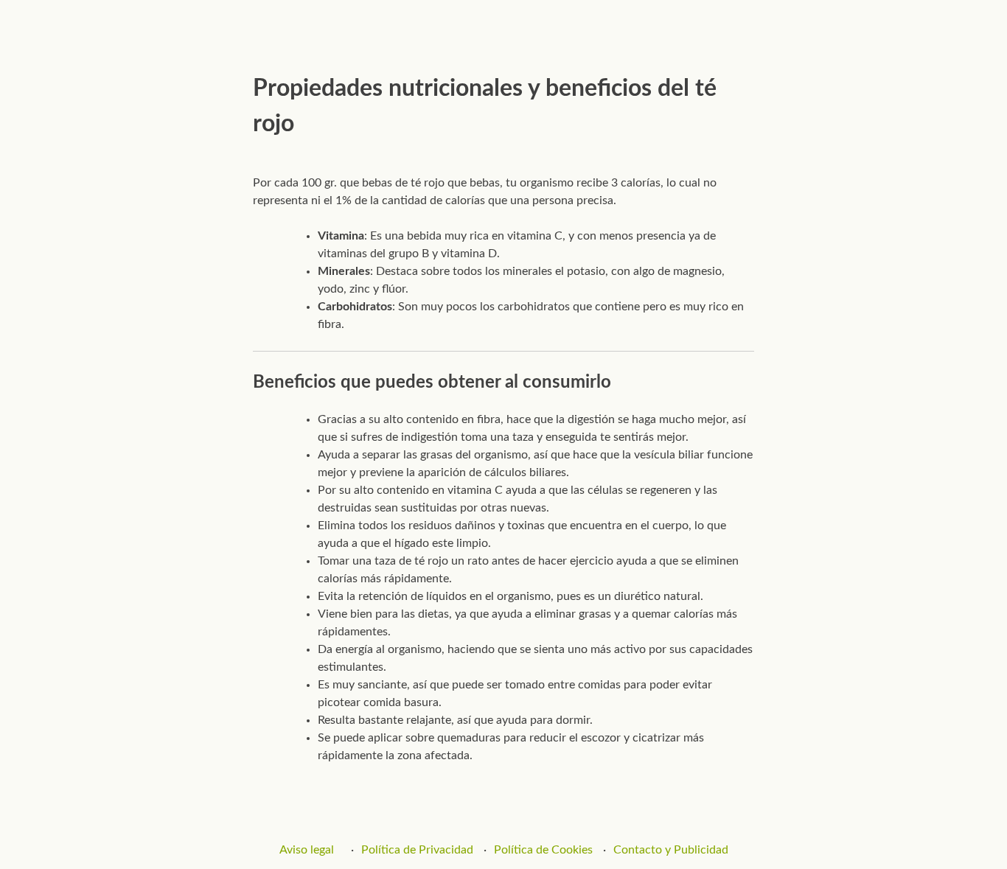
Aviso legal (306, 850)
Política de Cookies (543, 850)
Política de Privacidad (417, 850)
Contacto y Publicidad (670, 850)
